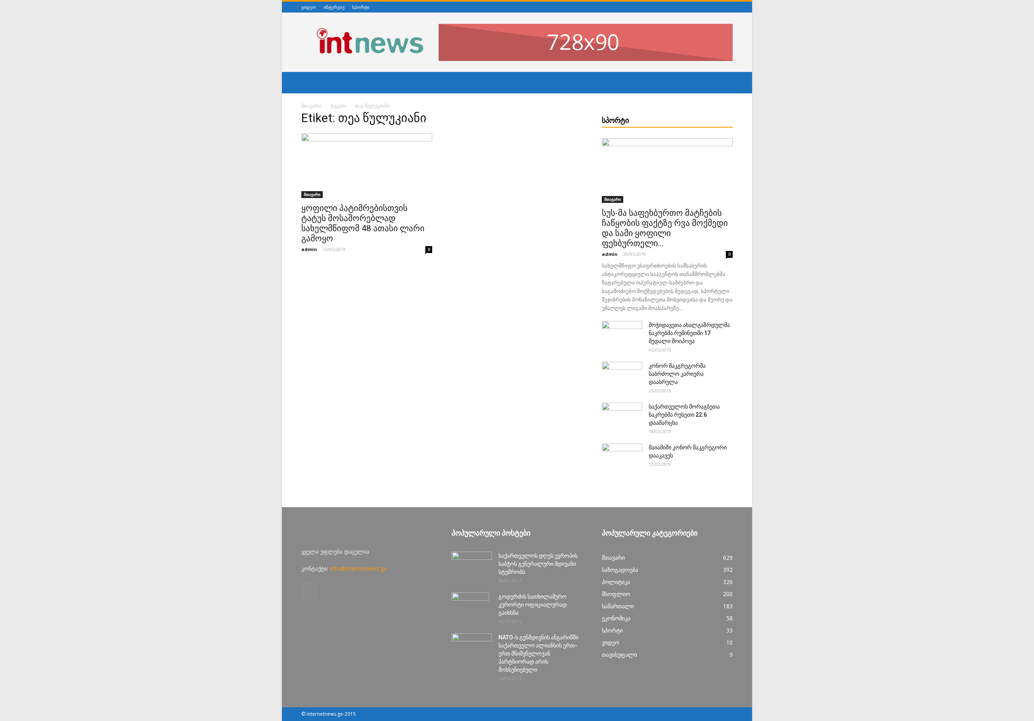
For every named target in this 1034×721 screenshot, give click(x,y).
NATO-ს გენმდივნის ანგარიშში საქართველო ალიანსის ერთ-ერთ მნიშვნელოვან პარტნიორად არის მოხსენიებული (538, 653)
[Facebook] (728, 7)
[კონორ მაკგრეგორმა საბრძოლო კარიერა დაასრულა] (622, 376)
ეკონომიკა (616, 618)
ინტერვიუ (334, 7)
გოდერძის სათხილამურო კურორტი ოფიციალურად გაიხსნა (532, 604)
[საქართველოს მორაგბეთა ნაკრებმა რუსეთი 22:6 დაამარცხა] (622, 417)
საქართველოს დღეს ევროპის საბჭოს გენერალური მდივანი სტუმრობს (538, 563)
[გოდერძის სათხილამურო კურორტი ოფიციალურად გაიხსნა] (470, 606)
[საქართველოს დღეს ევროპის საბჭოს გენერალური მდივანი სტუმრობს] (472, 566)
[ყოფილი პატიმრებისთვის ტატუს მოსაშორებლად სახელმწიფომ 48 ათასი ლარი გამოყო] (366, 165)
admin (309, 249)
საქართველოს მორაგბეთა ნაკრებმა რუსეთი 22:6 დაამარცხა (684, 414)
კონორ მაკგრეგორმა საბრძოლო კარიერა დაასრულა (677, 374)
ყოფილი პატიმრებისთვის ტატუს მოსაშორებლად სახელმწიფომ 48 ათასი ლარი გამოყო (363, 223)
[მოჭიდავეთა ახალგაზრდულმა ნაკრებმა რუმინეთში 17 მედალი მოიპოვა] (622, 335)
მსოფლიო (616, 594)
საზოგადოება (620, 569)
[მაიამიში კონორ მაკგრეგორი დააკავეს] (622, 457)
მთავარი (311, 105)
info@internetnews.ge (358, 568)
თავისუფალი (619, 654)
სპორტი (361, 7)
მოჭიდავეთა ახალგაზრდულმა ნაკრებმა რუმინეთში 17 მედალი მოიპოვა (689, 333)
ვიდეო (308, 7)
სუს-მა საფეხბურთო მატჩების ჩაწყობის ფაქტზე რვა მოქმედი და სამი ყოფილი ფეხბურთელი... (665, 228)
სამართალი (618, 606)
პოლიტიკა (616, 582)
